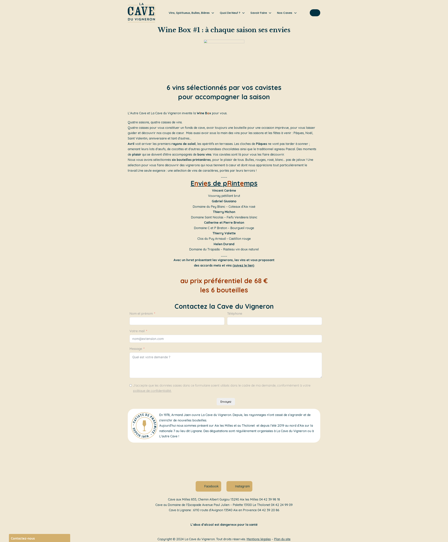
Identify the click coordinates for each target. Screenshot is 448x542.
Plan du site (282, 539)
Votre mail (137, 331)
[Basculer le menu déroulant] (212, 13)
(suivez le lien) (243, 265)
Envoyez (225, 401)
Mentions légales (259, 539)
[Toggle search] (315, 12)
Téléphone (234, 314)
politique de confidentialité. (152, 391)
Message (136, 349)
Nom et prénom (141, 314)
